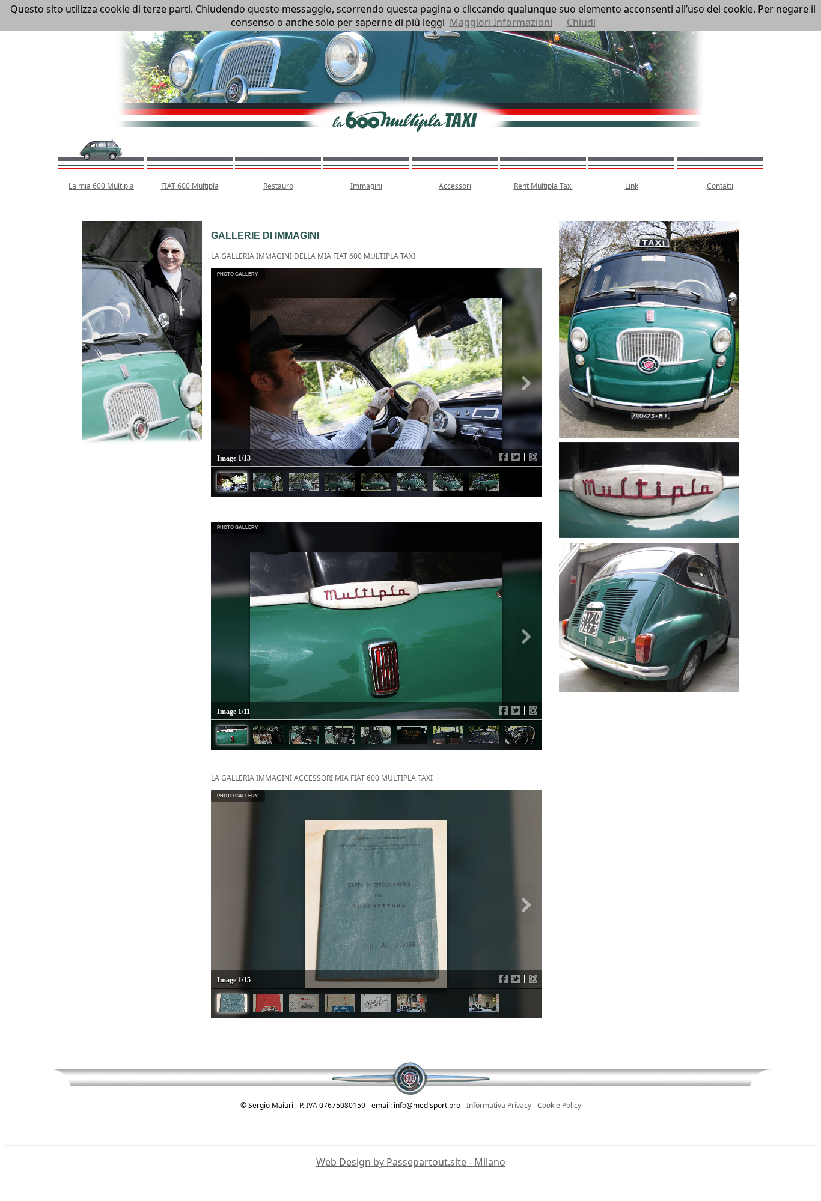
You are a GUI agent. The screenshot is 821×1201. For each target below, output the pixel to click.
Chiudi (581, 22)
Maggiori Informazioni (501, 22)
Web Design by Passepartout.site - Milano (410, 1162)
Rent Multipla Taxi (543, 186)
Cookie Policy (559, 1105)
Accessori (455, 186)
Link (631, 186)
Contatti (720, 186)
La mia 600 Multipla (101, 186)
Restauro (278, 186)
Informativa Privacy (498, 1105)
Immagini (366, 186)
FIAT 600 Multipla (190, 186)
